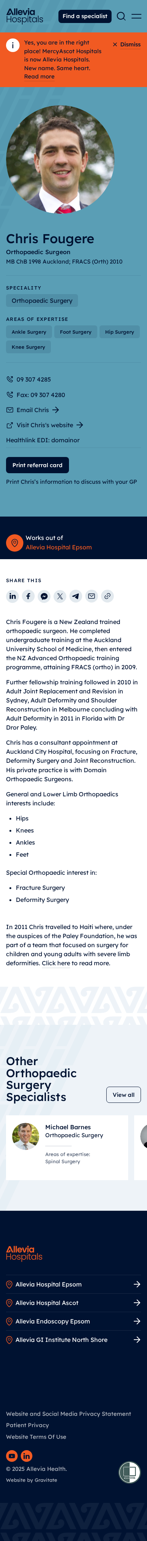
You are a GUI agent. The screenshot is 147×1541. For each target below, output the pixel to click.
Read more (39, 76)
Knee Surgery (28, 347)
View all (124, 1094)
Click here (56, 963)
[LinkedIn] (26, 1456)
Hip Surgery (119, 332)
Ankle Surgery (29, 332)
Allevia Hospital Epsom (59, 547)
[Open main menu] (136, 16)
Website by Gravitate (31, 1480)
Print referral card (37, 465)
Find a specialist (85, 16)
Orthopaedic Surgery (42, 300)
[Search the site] (121, 16)
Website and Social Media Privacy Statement (68, 1413)
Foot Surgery (76, 332)
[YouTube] (12, 1456)
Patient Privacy (27, 1425)
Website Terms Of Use (36, 1436)
